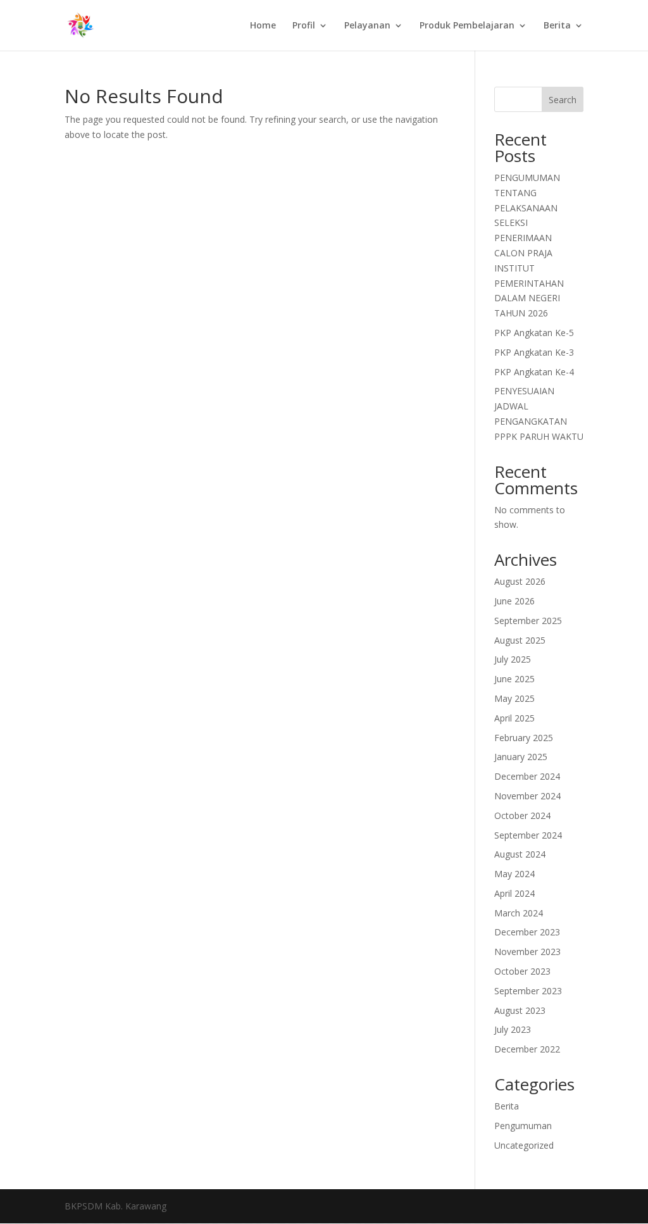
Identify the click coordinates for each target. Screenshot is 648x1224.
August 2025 (519, 640)
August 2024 (519, 854)
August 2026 (519, 581)
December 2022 (527, 1049)
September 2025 (528, 621)
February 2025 (523, 738)
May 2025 (514, 698)
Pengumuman (523, 1126)
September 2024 (528, 835)
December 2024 (527, 776)
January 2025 (520, 757)
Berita (557, 26)
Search (562, 100)
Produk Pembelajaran (467, 26)
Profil (303, 26)
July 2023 (512, 1029)
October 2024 (522, 815)
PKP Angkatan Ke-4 (534, 372)
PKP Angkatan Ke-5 (534, 333)
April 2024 (514, 893)
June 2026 (514, 601)
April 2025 (514, 718)
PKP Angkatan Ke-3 (534, 352)
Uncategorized (524, 1145)
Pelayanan (367, 26)
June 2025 (514, 679)
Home (263, 26)
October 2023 (522, 971)
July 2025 (512, 659)
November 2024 (527, 796)
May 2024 (514, 874)
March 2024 (518, 913)
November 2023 (527, 952)
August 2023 (519, 1010)
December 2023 (527, 932)
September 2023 (528, 991)
